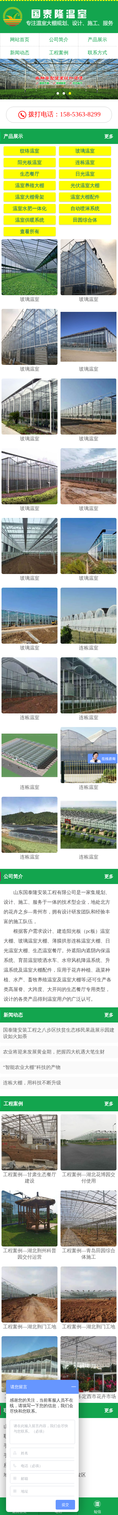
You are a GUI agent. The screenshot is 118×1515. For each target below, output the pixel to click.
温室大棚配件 (85, 196)
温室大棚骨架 (29, 196)
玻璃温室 (85, 150)
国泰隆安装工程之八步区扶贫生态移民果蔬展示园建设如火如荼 (58, 1033)
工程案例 (58, 52)
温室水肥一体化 (30, 208)
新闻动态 (19, 52)
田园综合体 (85, 219)
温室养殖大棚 (29, 185)
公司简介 (58, 39)
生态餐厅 (29, 173)
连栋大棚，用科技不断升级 (32, 1082)
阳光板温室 (30, 162)
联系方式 (97, 52)
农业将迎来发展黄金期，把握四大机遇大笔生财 (54, 1051)
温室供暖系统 (29, 219)
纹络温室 (29, 150)
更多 (108, 136)
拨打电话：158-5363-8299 (64, 114)
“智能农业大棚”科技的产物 (32, 1067)
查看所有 (29, 231)
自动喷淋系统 (85, 208)
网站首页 (19, 39)
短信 (97, 1512)
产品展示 (97, 39)
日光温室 (85, 173)
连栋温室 (85, 162)
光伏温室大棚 (85, 185)
